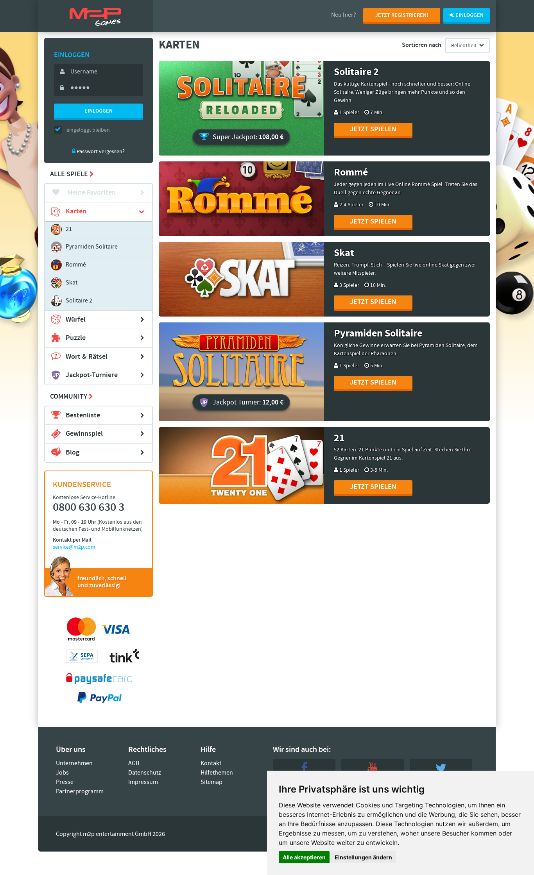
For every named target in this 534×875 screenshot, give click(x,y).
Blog (72, 452)
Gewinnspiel (84, 433)
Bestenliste (83, 415)
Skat (71, 283)
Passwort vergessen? (100, 151)
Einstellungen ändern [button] (363, 857)
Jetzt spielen (373, 129)
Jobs (62, 773)
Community (69, 396)
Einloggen (98, 111)
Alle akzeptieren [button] (304, 857)
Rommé (76, 265)
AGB (133, 763)
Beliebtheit (464, 45)
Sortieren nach (421, 45)
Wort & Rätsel (87, 356)
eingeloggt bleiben (88, 130)
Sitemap (211, 782)
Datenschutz (144, 773)
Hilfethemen (217, 773)
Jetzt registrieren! (401, 15)
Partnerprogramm (80, 791)
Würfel (76, 319)
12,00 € (248, 402)
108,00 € (248, 137)
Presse (64, 782)
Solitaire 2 (79, 301)
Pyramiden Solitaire (92, 247)
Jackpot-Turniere (92, 375)
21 (69, 229)
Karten (76, 211)
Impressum (143, 782)
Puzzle (76, 338)
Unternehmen (74, 763)
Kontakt (211, 763)
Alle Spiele (70, 174)
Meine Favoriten (91, 192)
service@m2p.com (74, 547)
